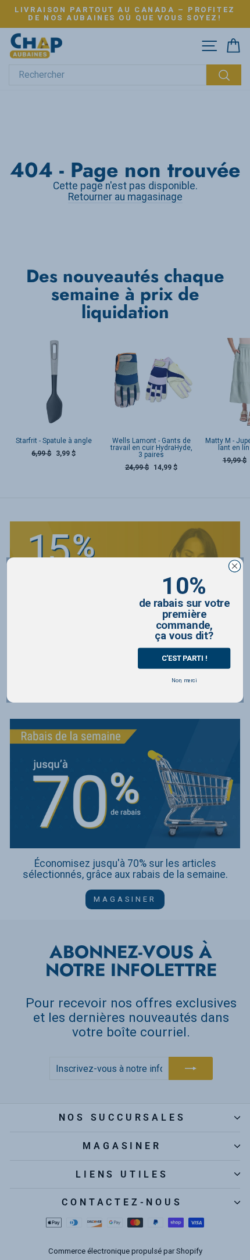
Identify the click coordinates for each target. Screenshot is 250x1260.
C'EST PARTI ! (184, 658)
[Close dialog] (234, 566)
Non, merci (184, 680)
